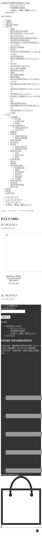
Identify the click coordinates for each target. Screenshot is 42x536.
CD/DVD (14, 182)
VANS (12, 113)
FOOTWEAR (15, 180)
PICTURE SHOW (17, 75)
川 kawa (13, 63)
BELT (17, 170)
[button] (6, 16)
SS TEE (18, 119)
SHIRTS (13, 132)
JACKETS (14, 142)
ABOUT (9, 22)
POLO (17, 123)
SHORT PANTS (21, 149)
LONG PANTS (21, 147)
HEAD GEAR (15, 151)
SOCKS (18, 174)
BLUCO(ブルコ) (17, 36)
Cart (34, 530)
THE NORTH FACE (18, 103)
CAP (17, 153)
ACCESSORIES (16, 166)
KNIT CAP (19, 155)
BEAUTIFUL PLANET (19, 31)
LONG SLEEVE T (17, 125)
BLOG (8, 191)
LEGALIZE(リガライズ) (20, 66)
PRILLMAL (15, 77)
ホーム (3, 211)
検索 (23, 532)
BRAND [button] (9, 27)
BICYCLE (14, 187)
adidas (12, 29)
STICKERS (19, 172)
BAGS (12, 161)
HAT (17, 157)
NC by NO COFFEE (18, 68)
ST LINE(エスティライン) (21, 94)
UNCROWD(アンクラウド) (21, 110)
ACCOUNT (10, 12)
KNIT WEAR (15, 140)
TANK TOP (19, 121)
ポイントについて (17, 5)
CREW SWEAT (21, 136)
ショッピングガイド (14, 200)
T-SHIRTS (14, 117)
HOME (8, 20)
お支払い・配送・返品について (23, 10)
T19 (11, 101)
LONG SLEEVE (21, 127)
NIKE (12, 73)
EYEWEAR (15, 159)
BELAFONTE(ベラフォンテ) (22, 33)
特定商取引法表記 (17, 8)
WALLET (19, 176)
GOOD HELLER (17, 56)
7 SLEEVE (19, 130)
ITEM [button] (8, 115)
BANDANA (20, 168)
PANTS (13, 144)
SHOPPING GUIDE (22, 3)
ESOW (13, 49)
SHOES (13, 163)
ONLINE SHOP (12, 25)
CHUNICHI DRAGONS (19, 40)
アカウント (11, 532)
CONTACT (10, 193)
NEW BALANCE (17, 70)
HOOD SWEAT (21, 138)
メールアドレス (8, 308)
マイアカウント (12, 197)
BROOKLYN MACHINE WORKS (23, 38)
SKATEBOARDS (17, 185)
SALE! (8, 189)
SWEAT (13, 134)
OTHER (18, 178)
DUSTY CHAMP (17, 47)
